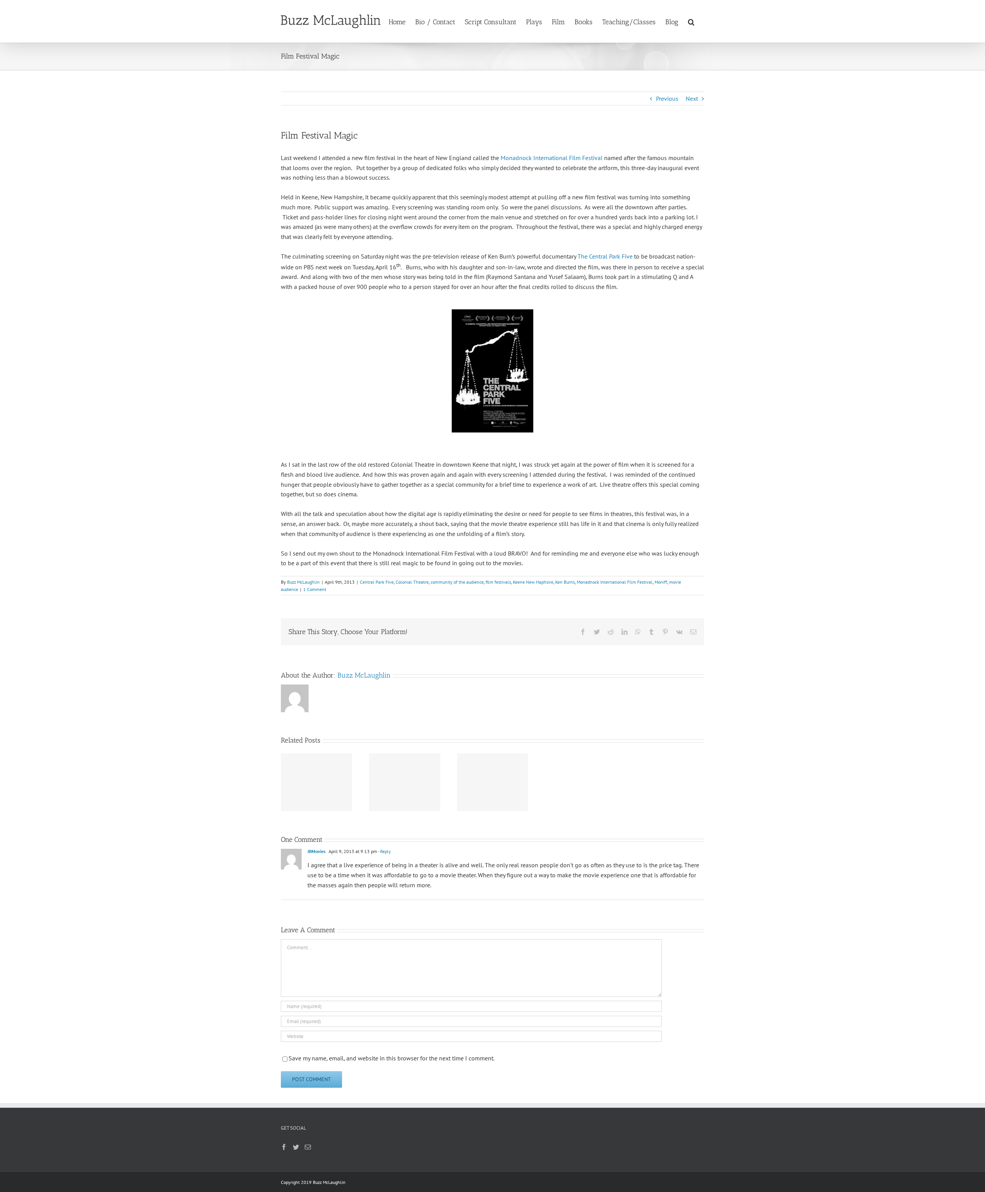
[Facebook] (284, 1147)
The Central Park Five (605, 256)
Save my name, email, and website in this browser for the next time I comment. (391, 1058)
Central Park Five (377, 582)
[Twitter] (296, 1147)
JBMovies (316, 851)
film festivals (498, 582)
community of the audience (457, 582)
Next (692, 98)
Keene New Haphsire (533, 582)
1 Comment (314, 589)
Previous (667, 98)
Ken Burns (565, 582)
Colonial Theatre (412, 582)
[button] (691, 21)
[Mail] (308, 1147)
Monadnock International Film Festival (552, 158)
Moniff (660, 582)
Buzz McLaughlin (303, 582)
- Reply (384, 851)
